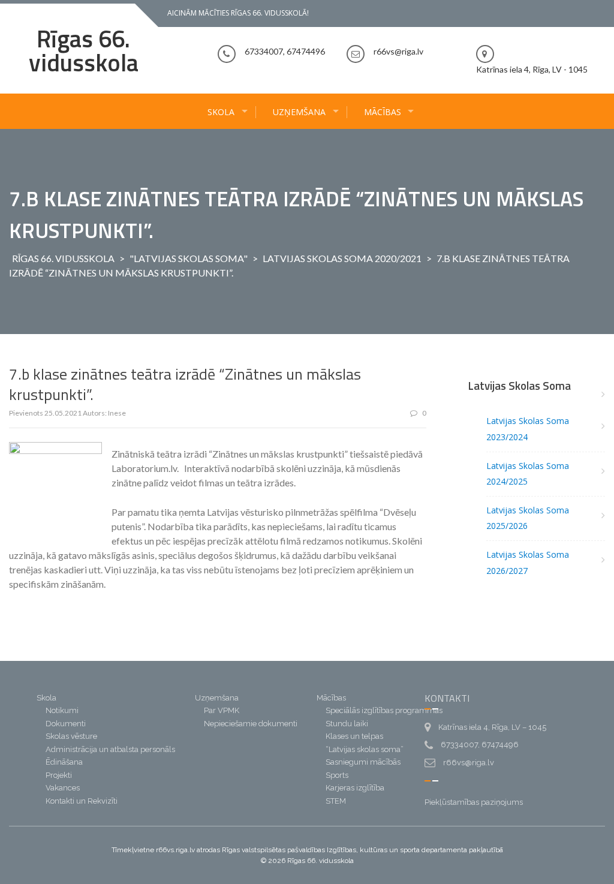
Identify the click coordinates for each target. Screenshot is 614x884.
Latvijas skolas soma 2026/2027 (527, 562)
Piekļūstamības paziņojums (474, 802)
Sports (337, 775)
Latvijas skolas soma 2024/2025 (527, 474)
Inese (117, 412)
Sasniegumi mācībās (363, 761)
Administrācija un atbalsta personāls (110, 749)
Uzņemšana (299, 112)
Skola (220, 112)
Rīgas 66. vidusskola (84, 50)
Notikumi (62, 710)
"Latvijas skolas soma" (189, 258)
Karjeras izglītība (355, 787)
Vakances (63, 787)
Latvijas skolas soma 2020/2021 (342, 258)
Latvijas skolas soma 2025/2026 (527, 518)
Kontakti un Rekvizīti (82, 800)
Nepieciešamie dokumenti (250, 723)
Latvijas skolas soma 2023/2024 (527, 429)
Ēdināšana (64, 761)
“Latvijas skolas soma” (365, 749)
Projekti (59, 775)
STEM (336, 800)
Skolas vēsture (71, 736)
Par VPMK (221, 710)
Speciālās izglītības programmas (384, 710)
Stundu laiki (347, 723)
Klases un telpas (354, 736)
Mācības (382, 112)
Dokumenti (66, 723)
